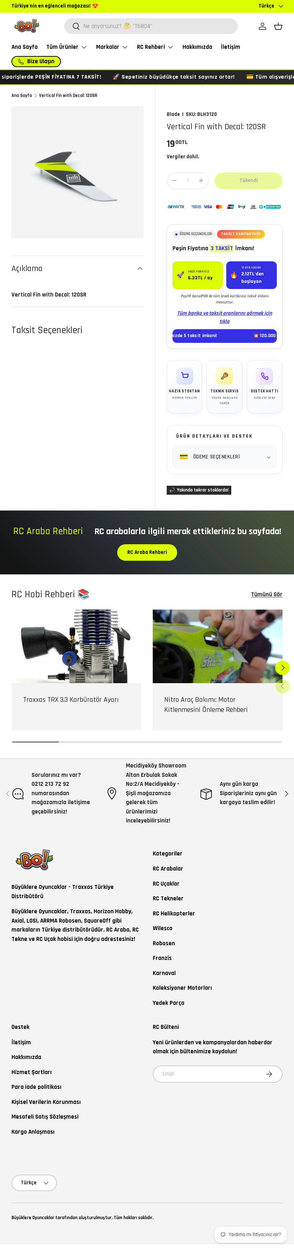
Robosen (164, 943)
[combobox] (151, 26)
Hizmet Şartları (31, 1072)
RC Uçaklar (166, 884)
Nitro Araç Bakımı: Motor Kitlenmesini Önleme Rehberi (206, 704)
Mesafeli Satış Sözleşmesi (45, 1117)
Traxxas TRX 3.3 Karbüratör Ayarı (71, 699)
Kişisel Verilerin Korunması (46, 1102)
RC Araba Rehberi (147, 552)
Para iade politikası (36, 1087)
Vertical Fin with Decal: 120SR (68, 95)
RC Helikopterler (174, 914)
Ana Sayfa (24, 47)
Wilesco (162, 928)
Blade (173, 114)
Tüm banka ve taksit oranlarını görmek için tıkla (224, 317)
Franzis (162, 958)
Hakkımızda (197, 47)
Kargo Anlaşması (32, 1132)
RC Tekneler (168, 898)
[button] (278, 26)
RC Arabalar (168, 869)
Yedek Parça (168, 1003)
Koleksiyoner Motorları (182, 988)
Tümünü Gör (267, 594)
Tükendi (249, 180)
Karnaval (164, 973)
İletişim (230, 47)
